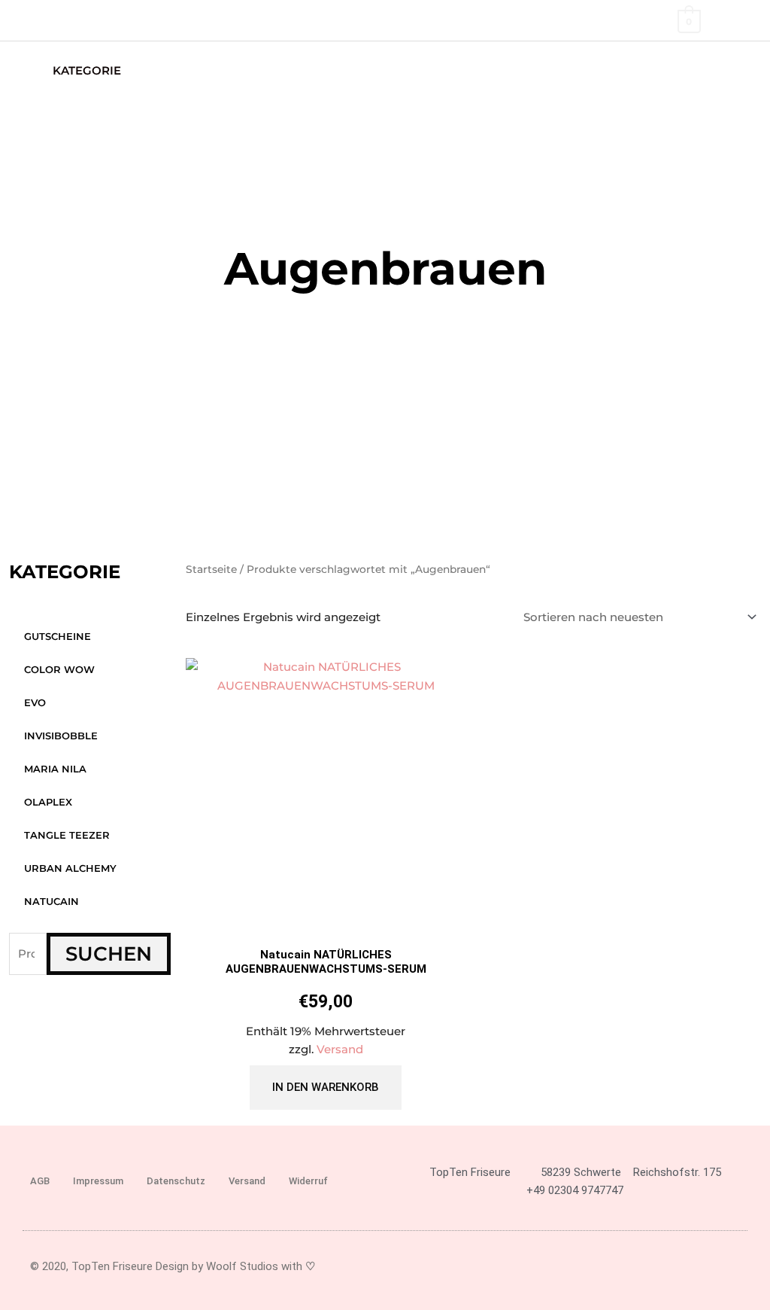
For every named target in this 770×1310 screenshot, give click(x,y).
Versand (340, 1049)
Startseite (211, 569)
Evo (35, 702)
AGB (40, 1181)
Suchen (108, 954)
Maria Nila (55, 769)
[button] (738, 70)
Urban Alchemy (70, 868)
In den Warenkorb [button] (325, 1087)
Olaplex (48, 802)
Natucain (51, 901)
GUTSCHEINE (57, 636)
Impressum (98, 1181)
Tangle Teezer (67, 835)
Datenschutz (176, 1181)
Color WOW (59, 669)
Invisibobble (61, 736)
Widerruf (308, 1181)
